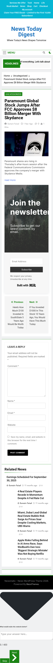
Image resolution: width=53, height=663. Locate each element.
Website (11, 425)
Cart (35, 6)
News (22, 6)
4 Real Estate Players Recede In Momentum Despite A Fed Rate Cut (31, 495)
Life (43, 3)
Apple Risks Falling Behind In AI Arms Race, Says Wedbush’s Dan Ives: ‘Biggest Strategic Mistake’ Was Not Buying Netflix (33, 547)
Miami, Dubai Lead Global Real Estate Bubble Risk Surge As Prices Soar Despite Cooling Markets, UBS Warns (32, 519)
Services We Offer (18, 3)
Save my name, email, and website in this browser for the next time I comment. (26, 440)
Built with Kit (26, 285)
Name (11, 401)
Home (36, 3)
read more (10, 180)
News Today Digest (26, 32)
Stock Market (12, 6)
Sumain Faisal (13, 123)
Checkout (43, 6)
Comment (13, 366)
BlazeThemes (32, 584)
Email (11, 413)
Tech (30, 3)
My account (27, 9)
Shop (29, 6)
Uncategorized (13, 94)
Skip (4, 660)
